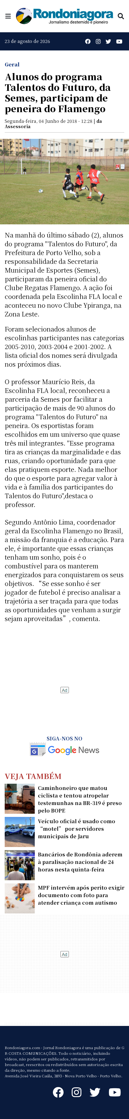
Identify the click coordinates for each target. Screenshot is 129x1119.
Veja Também (33, 775)
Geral (12, 64)
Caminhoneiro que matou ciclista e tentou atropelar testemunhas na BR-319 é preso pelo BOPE (80, 799)
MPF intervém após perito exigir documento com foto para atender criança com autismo (81, 895)
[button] (8, 15)
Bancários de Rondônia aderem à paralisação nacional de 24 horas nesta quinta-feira (80, 862)
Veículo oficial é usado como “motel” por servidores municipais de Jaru (76, 829)
